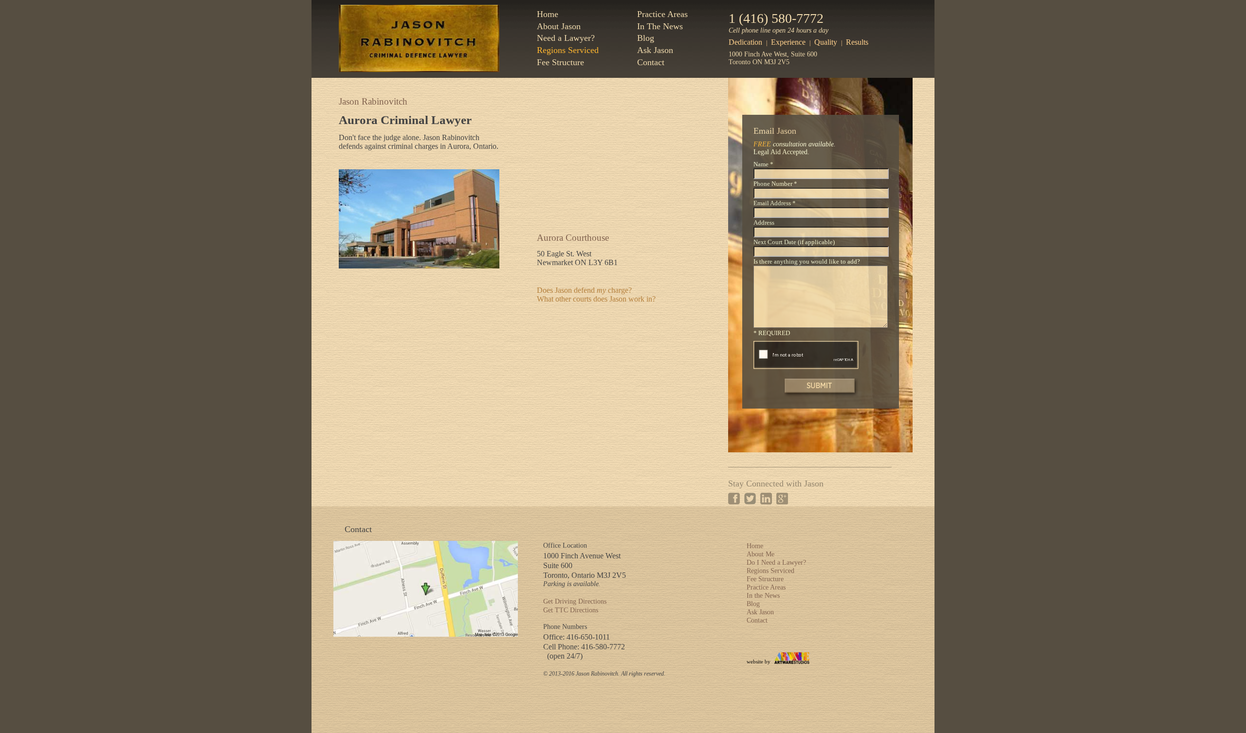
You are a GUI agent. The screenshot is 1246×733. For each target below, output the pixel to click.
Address (763, 222)
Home (547, 14)
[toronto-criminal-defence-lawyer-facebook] (734, 498)
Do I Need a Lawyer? (776, 562)
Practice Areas (662, 14)
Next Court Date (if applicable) (794, 242)
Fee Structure (560, 62)
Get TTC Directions (570, 610)
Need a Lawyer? (566, 38)
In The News (660, 26)
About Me (760, 554)
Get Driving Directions (574, 601)
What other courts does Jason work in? (596, 299)
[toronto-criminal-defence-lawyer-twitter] (750, 498)
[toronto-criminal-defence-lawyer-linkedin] (766, 498)
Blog (645, 38)
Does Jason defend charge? (584, 290)
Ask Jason (655, 50)
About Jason (559, 26)
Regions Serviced (568, 50)
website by (758, 661)
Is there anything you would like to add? (806, 261)
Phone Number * (775, 183)
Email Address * (774, 203)
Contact (650, 62)
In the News (763, 595)
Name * (763, 164)
